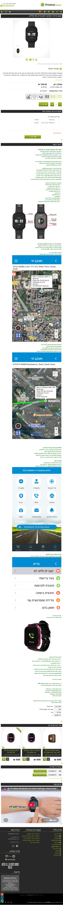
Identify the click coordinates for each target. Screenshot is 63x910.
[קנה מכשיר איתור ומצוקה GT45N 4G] (44, 759)
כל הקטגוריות (52, 771)
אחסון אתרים (29, 902)
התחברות (56, 855)
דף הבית (56, 834)
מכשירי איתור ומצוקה (40, 774)
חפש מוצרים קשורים (54, 778)
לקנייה (43, 104)
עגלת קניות (56, 848)
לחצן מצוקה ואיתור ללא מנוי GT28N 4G (11, 751)
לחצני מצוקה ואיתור (40, 771)
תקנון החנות (55, 844)
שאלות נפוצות (55, 840)
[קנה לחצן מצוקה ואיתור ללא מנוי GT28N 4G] (3, 759)
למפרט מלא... (58, 80)
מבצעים (56, 838)
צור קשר (56, 842)
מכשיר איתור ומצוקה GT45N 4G (52, 751)
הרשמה (57, 853)
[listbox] (31, 745)
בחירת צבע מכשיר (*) (54, 116)
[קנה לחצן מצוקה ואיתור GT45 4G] (24, 759)
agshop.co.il (31, 895)
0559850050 (7, 6)
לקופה (57, 851)
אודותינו (57, 836)
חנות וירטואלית (41, 902)
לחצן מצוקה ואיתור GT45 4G (31, 751)
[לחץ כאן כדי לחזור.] (61, 140)
